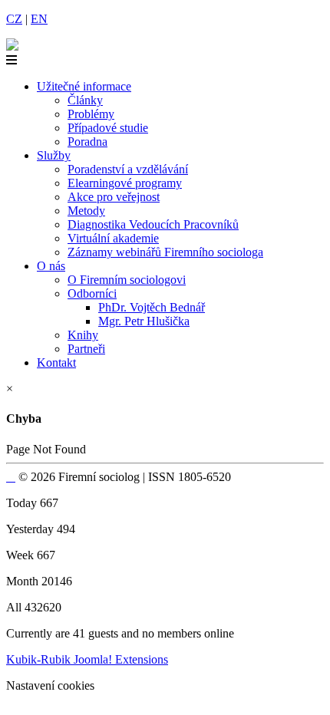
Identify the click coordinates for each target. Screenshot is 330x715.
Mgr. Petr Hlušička (144, 321)
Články (85, 100)
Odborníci (92, 293)
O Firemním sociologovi (127, 279)
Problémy (91, 113)
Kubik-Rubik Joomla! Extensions (87, 659)
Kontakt (56, 362)
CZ (14, 18)
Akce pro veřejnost (114, 196)
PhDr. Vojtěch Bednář (151, 307)
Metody (86, 210)
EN (39, 18)
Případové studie (108, 127)
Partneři (86, 348)
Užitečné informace (84, 86)
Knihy (83, 334)
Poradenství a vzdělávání (128, 169)
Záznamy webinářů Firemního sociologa (165, 252)
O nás (51, 265)
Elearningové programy (125, 182)
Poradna (87, 141)
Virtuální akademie (113, 238)
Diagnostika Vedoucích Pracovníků (153, 224)
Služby (54, 155)
